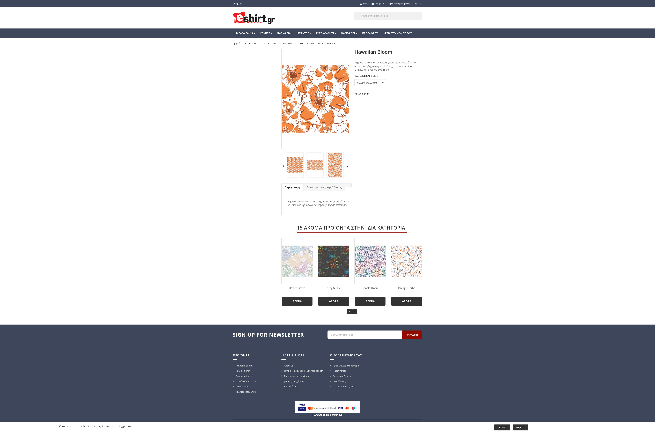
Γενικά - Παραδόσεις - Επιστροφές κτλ (303, 370)
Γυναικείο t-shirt (243, 376)
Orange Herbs (406, 288)
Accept (502, 427)
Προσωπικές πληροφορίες (346, 365)
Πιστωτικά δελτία (341, 376)
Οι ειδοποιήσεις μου (343, 386)
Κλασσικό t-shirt (243, 365)
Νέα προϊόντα (242, 386)
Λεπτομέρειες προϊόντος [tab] (324, 187)
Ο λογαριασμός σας (346, 355)
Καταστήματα (291, 386)
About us (288, 365)
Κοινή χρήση (374, 93)
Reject (520, 427)
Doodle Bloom (370, 288)
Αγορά (297, 301)
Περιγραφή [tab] (292, 187)
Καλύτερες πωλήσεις (246, 391)
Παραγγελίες (339, 370)
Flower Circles (297, 288)
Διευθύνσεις (339, 381)
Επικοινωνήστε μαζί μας (296, 376)
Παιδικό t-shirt (242, 370)
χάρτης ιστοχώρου (294, 381)
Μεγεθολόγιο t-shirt (245, 381)
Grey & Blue (334, 288)
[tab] (348, 185)
